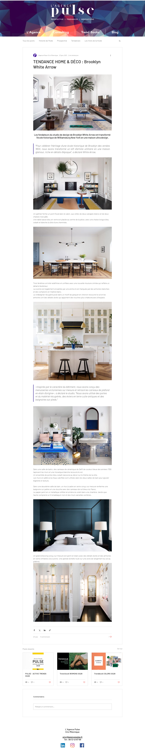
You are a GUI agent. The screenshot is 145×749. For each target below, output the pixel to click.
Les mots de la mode (93, 40)
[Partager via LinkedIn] (45, 630)
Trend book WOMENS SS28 (71, 673)
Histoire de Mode (46, 40)
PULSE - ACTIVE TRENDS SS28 (35, 674)
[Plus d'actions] (110, 55)
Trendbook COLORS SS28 (104, 673)
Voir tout (119, 649)
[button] (120, 41)
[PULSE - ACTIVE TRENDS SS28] (38, 661)
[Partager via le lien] (50, 630)
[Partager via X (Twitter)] (39, 630)
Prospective (62, 40)
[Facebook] (82, 745)
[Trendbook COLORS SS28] (107, 661)
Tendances (75, 40)
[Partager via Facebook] (34, 630)
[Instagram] (72, 745)
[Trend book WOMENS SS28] (72, 661)
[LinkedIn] (63, 745)
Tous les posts (29, 40)
